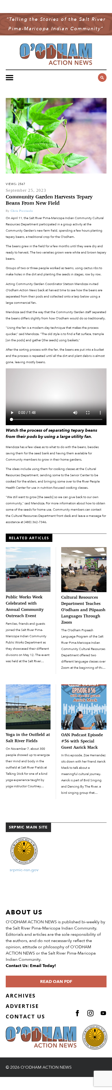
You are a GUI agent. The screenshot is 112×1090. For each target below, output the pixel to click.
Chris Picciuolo (22, 210)
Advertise (22, 1006)
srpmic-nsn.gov (24, 870)
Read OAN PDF (56, 981)
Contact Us (25, 1016)
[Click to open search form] (102, 77)
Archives (21, 995)
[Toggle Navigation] (9, 77)
